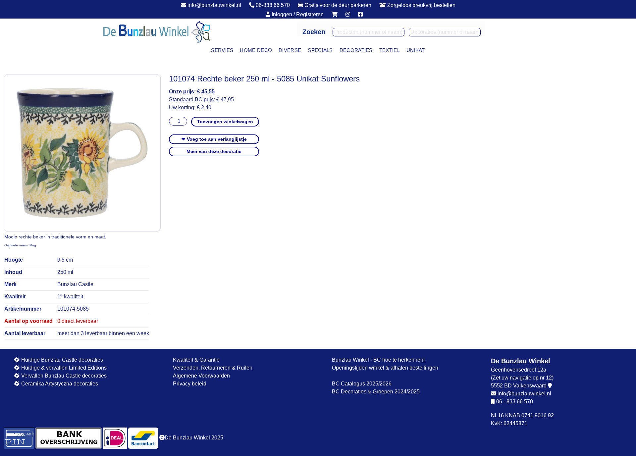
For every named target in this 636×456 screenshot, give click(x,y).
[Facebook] (360, 14)
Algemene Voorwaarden (201, 376)
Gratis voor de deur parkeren (337, 5)
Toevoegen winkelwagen (225, 121)
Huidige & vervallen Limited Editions (63, 368)
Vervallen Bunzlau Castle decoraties (63, 376)
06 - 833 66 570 (514, 401)
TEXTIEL (389, 50)
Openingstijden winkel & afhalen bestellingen (385, 368)
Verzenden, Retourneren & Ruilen (212, 368)
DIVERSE (290, 50)
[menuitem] (222, 50)
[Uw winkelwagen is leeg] (335, 14)
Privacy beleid (189, 383)
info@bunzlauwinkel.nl (213, 5)
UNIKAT (415, 50)
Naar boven (618, 452)
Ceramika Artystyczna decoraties (59, 383)
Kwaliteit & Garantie (196, 360)
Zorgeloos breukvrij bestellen (420, 5)
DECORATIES (356, 50)
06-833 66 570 (272, 5)
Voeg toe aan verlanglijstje (214, 139)
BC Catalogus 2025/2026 (362, 383)
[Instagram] (347, 14)
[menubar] (318, 50)
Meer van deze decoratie (213, 151)
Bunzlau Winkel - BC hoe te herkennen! (378, 360)
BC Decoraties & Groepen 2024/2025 (376, 391)
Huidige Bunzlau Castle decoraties (61, 360)
